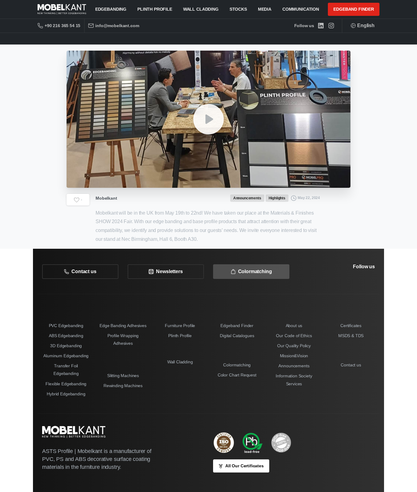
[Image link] (255, 442)
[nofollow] (354, 284)
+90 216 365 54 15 (62, 25)
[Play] (208, 119)
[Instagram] (331, 25)
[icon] (284, 442)
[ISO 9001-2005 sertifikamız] (227, 442)
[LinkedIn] (321, 25)
